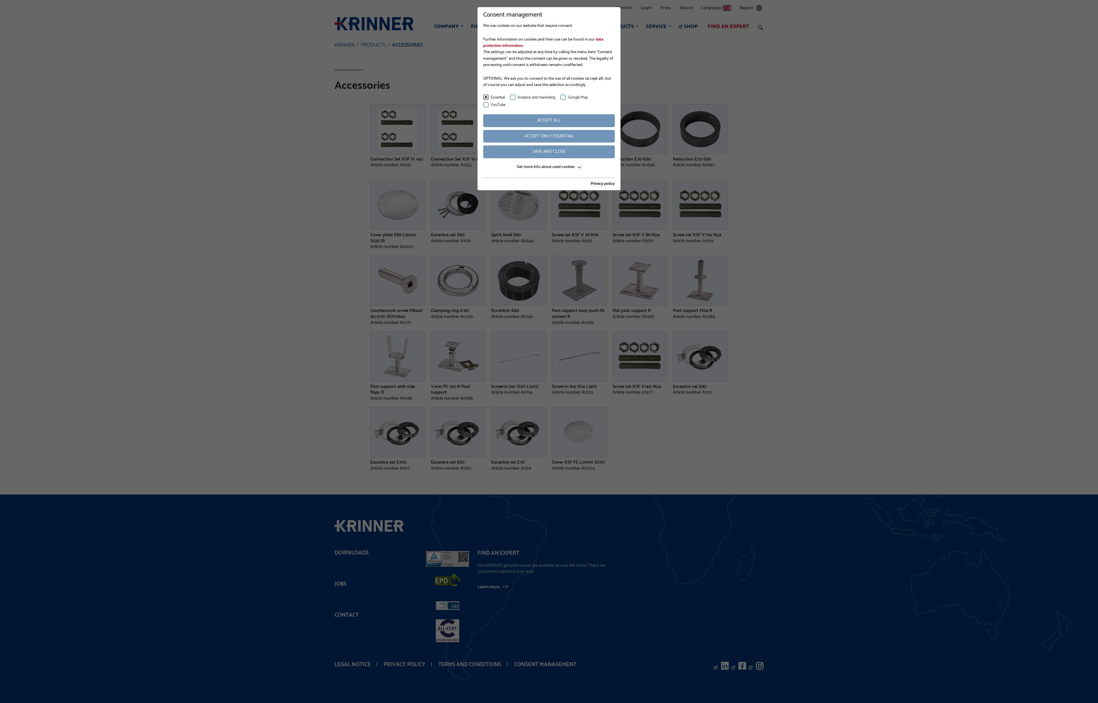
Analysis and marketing (536, 97)
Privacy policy (603, 184)
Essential (498, 97)
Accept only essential (549, 136)
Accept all (549, 120)
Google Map (578, 97)
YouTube (498, 105)
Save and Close (549, 151)
